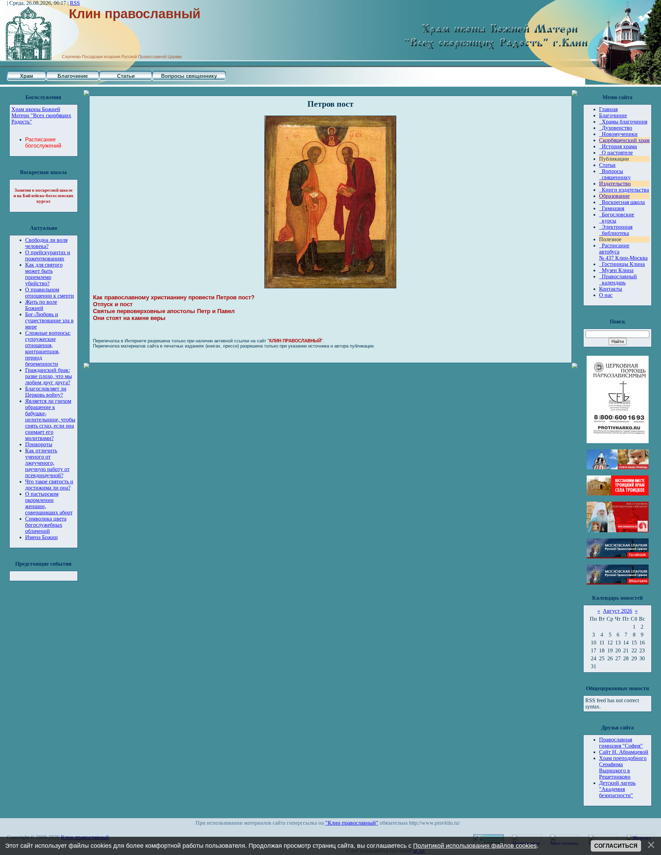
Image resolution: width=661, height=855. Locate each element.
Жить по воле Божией (41, 305)
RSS (75, 3)
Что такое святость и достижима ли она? (49, 485)
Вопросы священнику (189, 76)
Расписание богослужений (43, 143)
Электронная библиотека (615, 230)
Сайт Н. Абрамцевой (623, 752)
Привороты (38, 444)
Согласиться (616, 846)
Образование (614, 196)
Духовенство (615, 128)
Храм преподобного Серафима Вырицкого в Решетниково (623, 767)
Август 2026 (617, 611)
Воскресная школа (622, 202)
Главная (608, 109)
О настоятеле (616, 153)
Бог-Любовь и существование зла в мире (49, 320)
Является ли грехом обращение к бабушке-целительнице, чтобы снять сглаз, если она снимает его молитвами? (50, 419)
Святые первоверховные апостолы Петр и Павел (164, 311)
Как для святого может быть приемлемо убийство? (44, 274)
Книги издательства (624, 190)
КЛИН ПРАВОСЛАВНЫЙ (295, 340)
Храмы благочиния (623, 122)
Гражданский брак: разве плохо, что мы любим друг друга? (48, 376)
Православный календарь (618, 280)
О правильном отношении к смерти (49, 293)
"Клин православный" (351, 823)
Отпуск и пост (113, 304)
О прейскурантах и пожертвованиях (47, 255)
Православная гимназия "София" (621, 743)
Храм (26, 76)
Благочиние (72, 76)
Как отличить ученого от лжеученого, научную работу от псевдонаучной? (47, 463)
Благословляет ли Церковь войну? (45, 392)
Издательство (615, 183)
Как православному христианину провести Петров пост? (173, 297)
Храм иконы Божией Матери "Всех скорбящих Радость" (41, 115)
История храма (618, 146)
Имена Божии (41, 537)
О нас (605, 295)
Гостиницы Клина (622, 264)
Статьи (126, 76)
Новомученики (618, 134)
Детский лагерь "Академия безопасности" (617, 789)
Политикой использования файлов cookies (475, 845)
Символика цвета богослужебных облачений (45, 525)
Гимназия (611, 208)
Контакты (610, 289)
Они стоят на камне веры (129, 318)
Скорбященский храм (624, 140)
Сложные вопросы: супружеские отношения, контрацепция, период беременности (48, 348)
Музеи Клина (616, 270)
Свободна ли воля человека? (46, 243)
